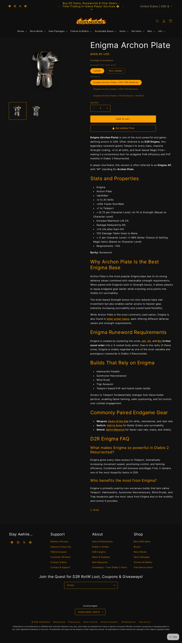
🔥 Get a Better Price (123, 128)
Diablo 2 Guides (100, 546)
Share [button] (96, 510)
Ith (149, 341)
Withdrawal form (128, 622)
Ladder (97, 71)
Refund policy (59, 622)
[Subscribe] (114, 585)
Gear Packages (142, 557)
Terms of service (90, 622)
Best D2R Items (142, 541)
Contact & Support (60, 567)
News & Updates (101, 557)
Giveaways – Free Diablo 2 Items (109, 567)
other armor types (118, 318)
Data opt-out (144, 622)
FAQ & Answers (58, 552)
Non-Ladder (115, 71)
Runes (137, 546)
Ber (160, 341)
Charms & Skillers (143, 562)
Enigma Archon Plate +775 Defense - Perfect (120, 96)
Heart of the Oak (118, 421)
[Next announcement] (123, 6)
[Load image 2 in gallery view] (36, 111)
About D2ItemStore (102, 541)
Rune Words (140, 552)
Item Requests (100, 562)
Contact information (109, 622)
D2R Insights (99, 552)
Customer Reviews (60, 557)
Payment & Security (60, 546)
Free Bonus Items (143, 567)
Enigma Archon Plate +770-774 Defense (117, 90)
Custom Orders (58, 562)
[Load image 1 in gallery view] (17, 111)
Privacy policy (74, 622)
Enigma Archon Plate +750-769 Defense (116, 82)
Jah (143, 341)
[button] (22, 31)
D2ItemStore (44, 622)
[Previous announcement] (59, 6)
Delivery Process (59, 541)
